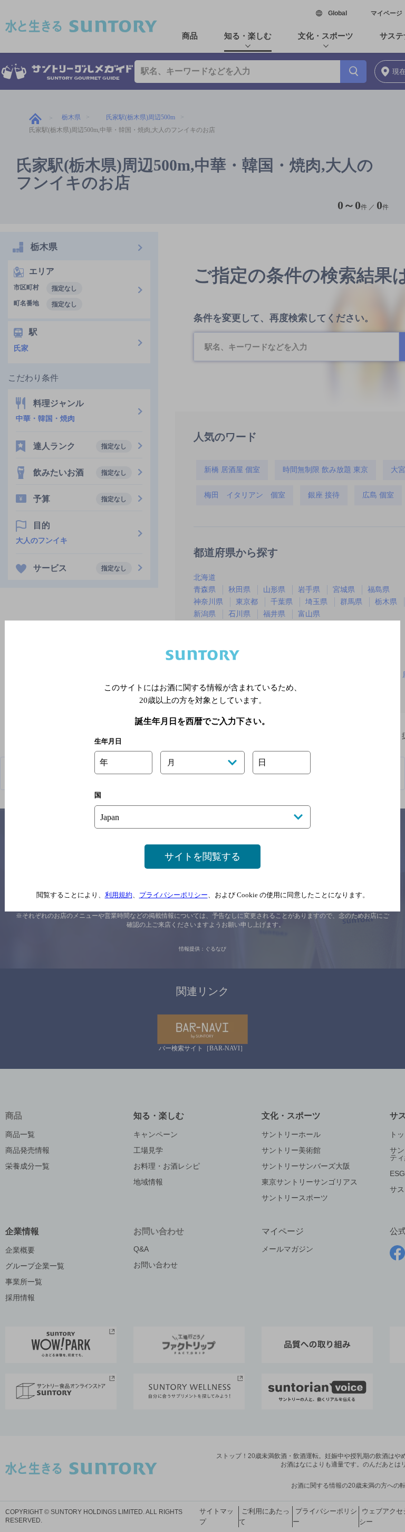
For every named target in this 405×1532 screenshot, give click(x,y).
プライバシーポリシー (173, 895)
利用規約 (118, 895)
